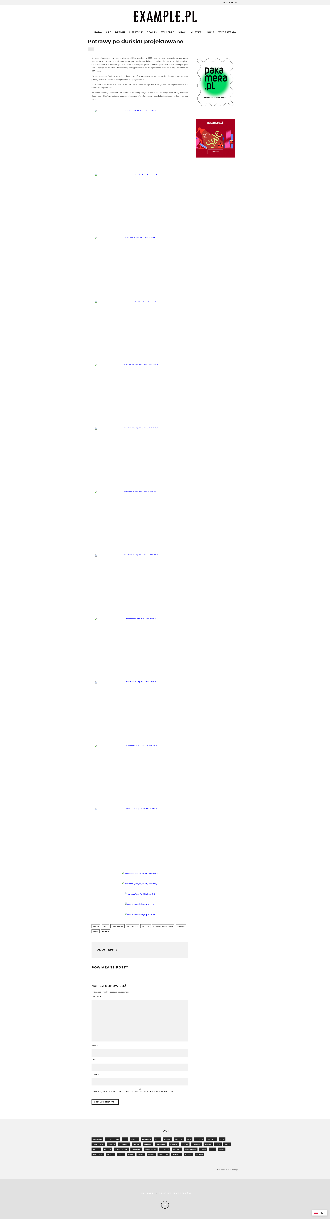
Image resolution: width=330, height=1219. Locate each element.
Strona (95, 1074)
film (222, 1139)
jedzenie (145, 926)
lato (218, 1144)
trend (140, 1154)
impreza (147, 1144)
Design (120, 32)
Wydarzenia (227, 32)
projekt (176, 1149)
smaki (95, 931)
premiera (165, 1149)
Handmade (124, 1144)
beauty (134, 1139)
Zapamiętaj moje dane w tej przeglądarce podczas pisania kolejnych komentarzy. (133, 1092)
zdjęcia (105, 931)
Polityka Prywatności (175, 1193)
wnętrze (176, 1154)
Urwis (210, 32)
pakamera (136, 1149)
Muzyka (196, 32)
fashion (199, 1139)
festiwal (212, 1139)
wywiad (188, 1154)
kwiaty (208, 1144)
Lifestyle (136, 32)
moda (227, 1144)
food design (117, 926)
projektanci (190, 1149)
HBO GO (136, 1144)
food (105, 926)
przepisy (181, 926)
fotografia (132, 926)
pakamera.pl (150, 1149)
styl (212, 1149)
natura (107, 1149)
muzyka (96, 1149)
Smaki (182, 32)
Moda (98, 32)
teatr (130, 1154)
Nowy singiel (121, 1149)
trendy (151, 1154)
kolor (185, 1144)
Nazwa (95, 1045)
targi (120, 1154)
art (125, 1139)
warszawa (163, 1154)
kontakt (147, 1193)
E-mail (95, 1060)
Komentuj (96, 996)
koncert (196, 1144)
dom (189, 1139)
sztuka (110, 1154)
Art (108, 32)
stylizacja (97, 1154)
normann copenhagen (163, 926)
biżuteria (146, 1139)
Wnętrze (167, 32)
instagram (161, 1144)
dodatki (179, 1139)
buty (157, 1139)
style (221, 1149)
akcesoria (97, 1139)
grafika (111, 1144)
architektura (113, 1139)
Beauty (152, 32)
